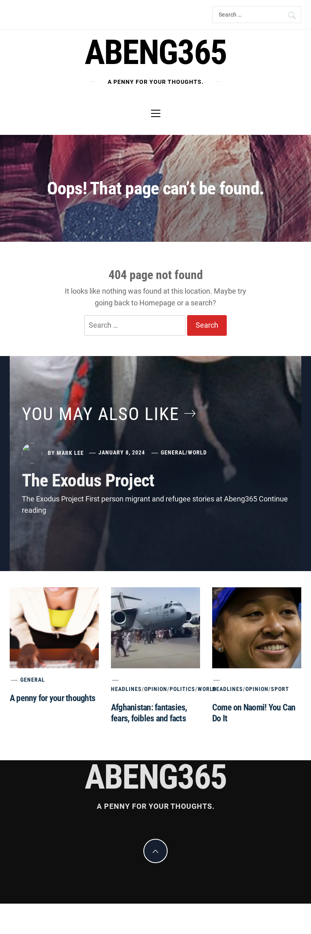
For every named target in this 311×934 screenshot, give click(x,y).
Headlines (126, 689)
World (197, 452)
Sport (280, 689)
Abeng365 (156, 52)
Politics (182, 689)
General (173, 452)
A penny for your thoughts (52, 698)
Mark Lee (70, 452)
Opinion (155, 689)
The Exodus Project (88, 480)
